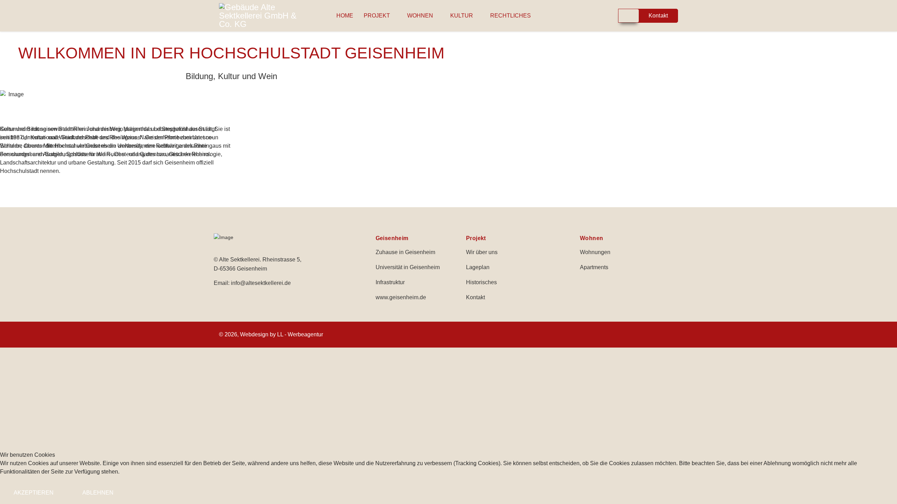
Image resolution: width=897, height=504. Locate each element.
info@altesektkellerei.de (261, 283)
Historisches (481, 282)
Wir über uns (482, 252)
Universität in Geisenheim (408, 267)
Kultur (461, 16)
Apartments (594, 267)
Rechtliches (510, 16)
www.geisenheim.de (401, 297)
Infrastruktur (390, 282)
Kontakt (475, 297)
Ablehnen (98, 493)
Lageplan (477, 267)
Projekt (377, 16)
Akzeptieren (34, 493)
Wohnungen (595, 252)
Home (344, 16)
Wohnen (420, 16)
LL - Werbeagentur (300, 334)
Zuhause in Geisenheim (405, 252)
